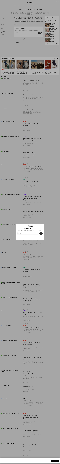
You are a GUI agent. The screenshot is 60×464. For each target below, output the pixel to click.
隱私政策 (34, 235)
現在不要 (30, 238)
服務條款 (32, 235)
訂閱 (40, 233)
